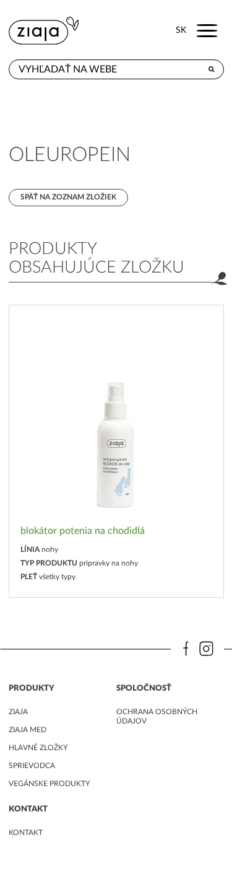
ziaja (18, 711)
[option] (116, 451)
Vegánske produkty (49, 783)
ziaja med (27, 729)
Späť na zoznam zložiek (68, 197)
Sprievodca (32, 765)
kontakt (26, 832)
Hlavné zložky (38, 747)
